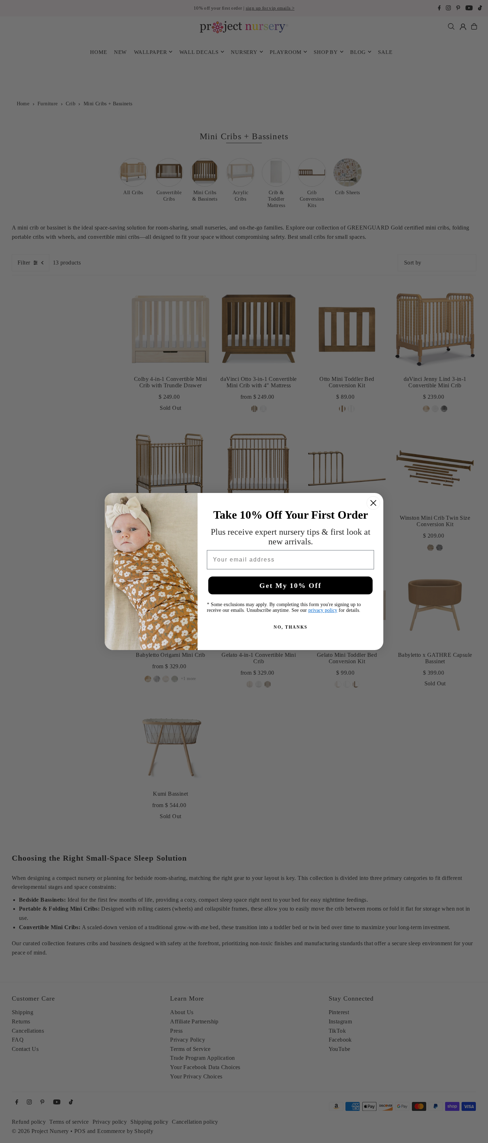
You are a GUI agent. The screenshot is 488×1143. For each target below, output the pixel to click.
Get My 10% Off (290, 585)
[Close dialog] (373, 503)
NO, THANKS (291, 627)
